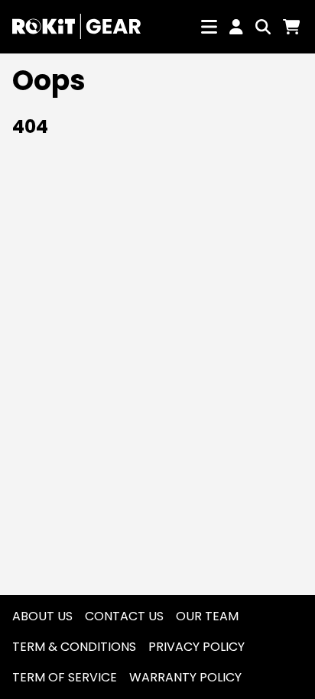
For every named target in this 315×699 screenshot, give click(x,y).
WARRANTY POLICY (185, 677)
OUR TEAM (207, 616)
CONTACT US (124, 616)
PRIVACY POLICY (196, 646)
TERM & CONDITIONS (74, 646)
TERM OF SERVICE (64, 677)
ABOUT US (42, 616)
